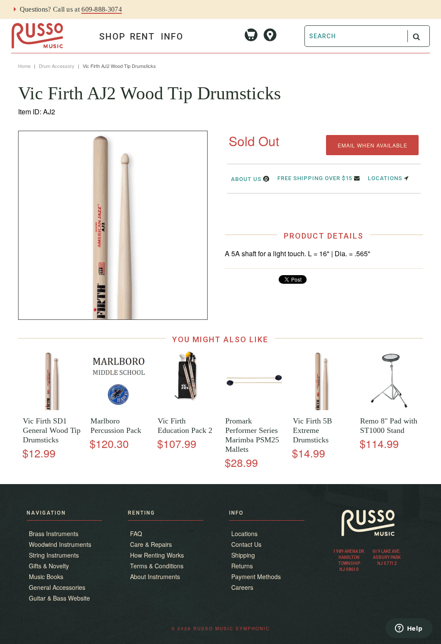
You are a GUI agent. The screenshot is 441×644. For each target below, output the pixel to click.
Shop (112, 36)
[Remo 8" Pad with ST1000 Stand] (389, 407)
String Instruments (54, 555)
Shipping (243, 555)
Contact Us (246, 544)
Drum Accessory (57, 65)
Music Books (46, 576)
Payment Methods (256, 576)
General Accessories (57, 587)
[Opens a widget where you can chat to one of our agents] (408, 629)
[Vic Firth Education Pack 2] (186, 407)
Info (172, 36)
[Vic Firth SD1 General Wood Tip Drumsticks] (51, 407)
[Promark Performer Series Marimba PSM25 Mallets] (254, 407)
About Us (247, 179)
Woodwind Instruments (60, 544)
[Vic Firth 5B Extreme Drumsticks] (321, 407)
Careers (242, 587)
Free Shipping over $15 (315, 178)
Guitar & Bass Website (59, 598)
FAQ (136, 533)
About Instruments (155, 576)
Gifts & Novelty (49, 565)
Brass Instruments (53, 533)
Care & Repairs (151, 544)
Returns (242, 565)
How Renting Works (157, 555)
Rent (142, 36)
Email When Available (372, 145)
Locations (386, 178)
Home (24, 65)
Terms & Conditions (156, 565)
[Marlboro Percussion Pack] (119, 407)
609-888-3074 (101, 9)
